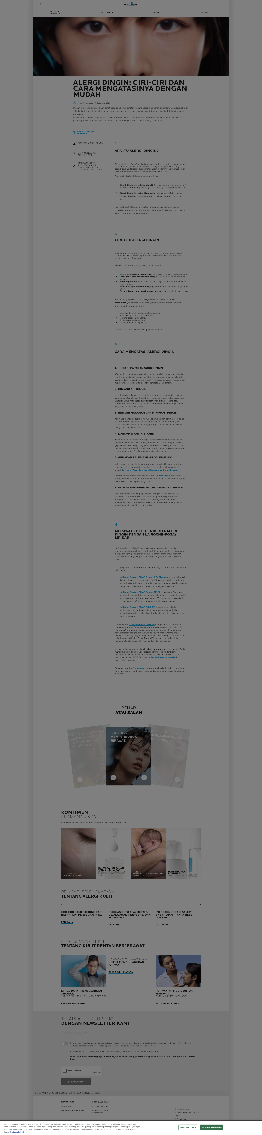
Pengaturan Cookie (188, 1127)
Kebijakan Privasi (16, 1132)
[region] (131, 1127)
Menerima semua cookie (212, 1127)
